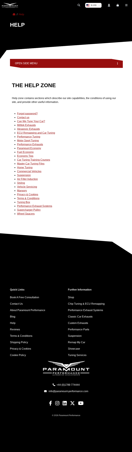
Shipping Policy (19, 342)
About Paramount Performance (27, 310)
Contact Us (16, 303)
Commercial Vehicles (29, 171)
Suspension (24, 175)
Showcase (74, 348)
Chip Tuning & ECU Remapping (86, 303)
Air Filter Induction (27, 179)
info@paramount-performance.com (68, 391)
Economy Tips (25, 156)
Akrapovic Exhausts (28, 129)
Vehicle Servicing (27, 186)
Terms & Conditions (28, 198)
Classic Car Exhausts (80, 316)
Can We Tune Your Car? (31, 121)
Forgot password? (27, 113)
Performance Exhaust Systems (34, 206)
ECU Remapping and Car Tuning (36, 132)
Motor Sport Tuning (28, 140)
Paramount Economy (29, 148)
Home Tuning (25, 167)
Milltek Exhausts (26, 125)
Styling (21, 183)
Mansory (22, 190)
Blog (12, 316)
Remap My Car (76, 342)
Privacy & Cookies (27, 194)
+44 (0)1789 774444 (68, 384)
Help (12, 323)
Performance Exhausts (30, 144)
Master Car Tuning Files (30, 163)
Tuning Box (23, 202)
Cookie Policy (18, 355)
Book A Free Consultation (24, 297)
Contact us (23, 117)
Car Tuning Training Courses (33, 159)
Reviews (15, 329)
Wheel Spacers (26, 213)
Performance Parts (78, 329)
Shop (71, 297)
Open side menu (26, 63)
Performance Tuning (28, 136)
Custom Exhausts (78, 323)
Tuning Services (77, 355)
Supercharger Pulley (29, 210)
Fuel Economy (25, 152)
